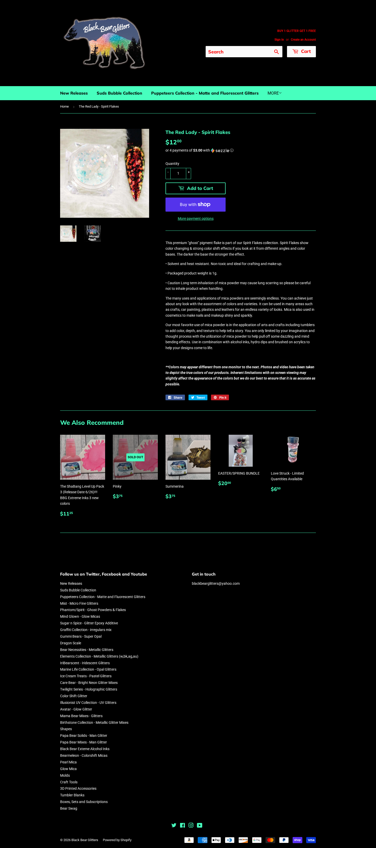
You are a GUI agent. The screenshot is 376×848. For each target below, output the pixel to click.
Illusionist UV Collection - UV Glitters (88, 703)
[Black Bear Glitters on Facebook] (182, 826)
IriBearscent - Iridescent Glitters (85, 663)
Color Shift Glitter (73, 696)
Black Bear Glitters (84, 840)
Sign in (279, 39)
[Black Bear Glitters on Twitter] (173, 826)
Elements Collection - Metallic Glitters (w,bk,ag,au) (99, 656)
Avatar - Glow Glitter (76, 709)
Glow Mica (68, 769)
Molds (65, 775)
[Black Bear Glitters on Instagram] (191, 826)
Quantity (172, 164)
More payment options (196, 218)
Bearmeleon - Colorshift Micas (83, 755)
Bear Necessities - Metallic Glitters (86, 650)
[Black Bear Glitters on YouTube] (199, 826)
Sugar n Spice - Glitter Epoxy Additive (89, 623)
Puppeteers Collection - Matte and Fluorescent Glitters (205, 93)
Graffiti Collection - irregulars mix (86, 630)
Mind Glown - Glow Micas (80, 616)
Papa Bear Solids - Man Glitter (83, 736)
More (273, 93)
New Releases (74, 93)
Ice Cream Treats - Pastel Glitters (86, 676)
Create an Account (303, 39)
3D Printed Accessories (78, 788)
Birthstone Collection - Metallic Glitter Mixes (94, 722)
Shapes (66, 729)
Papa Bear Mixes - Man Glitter (83, 742)
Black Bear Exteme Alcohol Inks (84, 749)
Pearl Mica (68, 762)
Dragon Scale (70, 643)
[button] (240, 150)
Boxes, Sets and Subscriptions (84, 802)
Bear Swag (68, 808)
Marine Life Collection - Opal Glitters (88, 669)
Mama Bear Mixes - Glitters (81, 716)
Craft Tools (69, 782)
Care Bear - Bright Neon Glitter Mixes (89, 683)
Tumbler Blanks (72, 795)
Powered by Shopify (117, 840)
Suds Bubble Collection (119, 93)
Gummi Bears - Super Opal (81, 636)
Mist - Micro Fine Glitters (79, 603)
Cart (305, 51)
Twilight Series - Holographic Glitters (88, 689)
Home (64, 106)
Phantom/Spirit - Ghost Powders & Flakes (93, 610)
